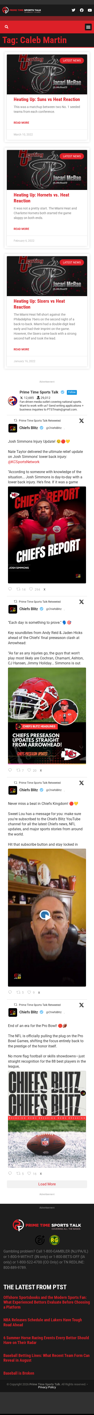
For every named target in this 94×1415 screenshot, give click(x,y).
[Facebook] (82, 10)
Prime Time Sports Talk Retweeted (40, 420)
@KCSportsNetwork (23, 462)
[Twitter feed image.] (47, 535)
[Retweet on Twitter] (15, 420)
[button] (88, 27)
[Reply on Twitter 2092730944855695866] (11, 1174)
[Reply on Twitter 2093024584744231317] (11, 589)
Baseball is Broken (18, 1373)
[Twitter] (73, 10)
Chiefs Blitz (28, 428)
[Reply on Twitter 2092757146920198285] (11, 993)
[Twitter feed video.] (47, 918)
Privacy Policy (47, 1387)
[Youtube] (90, 10)
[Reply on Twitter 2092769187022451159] (11, 770)
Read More (21, 122)
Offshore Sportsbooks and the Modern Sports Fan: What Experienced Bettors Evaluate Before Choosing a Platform (46, 1302)
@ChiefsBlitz (54, 428)
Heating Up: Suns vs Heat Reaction (47, 99)
